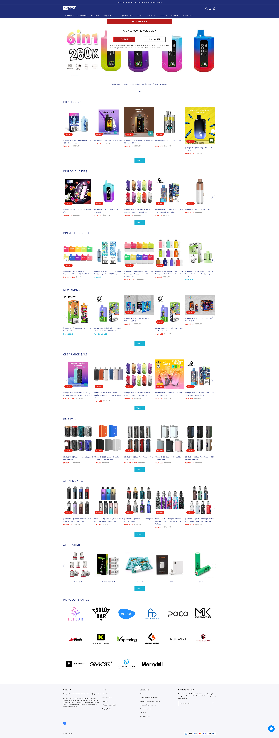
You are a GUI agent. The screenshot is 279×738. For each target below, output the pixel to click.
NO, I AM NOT (154, 39)
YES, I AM (124, 39)
